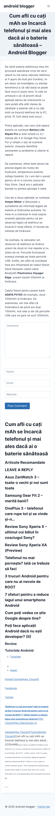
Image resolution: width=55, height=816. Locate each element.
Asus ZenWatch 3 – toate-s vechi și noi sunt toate (26, 482)
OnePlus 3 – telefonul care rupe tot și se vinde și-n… (26, 513)
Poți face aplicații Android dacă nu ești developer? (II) (23, 631)
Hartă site (43, 806)
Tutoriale (15, 656)
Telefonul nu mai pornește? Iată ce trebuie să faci (27, 563)
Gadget (9, 732)
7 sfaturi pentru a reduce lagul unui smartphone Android (27, 600)
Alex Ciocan (30, 679)
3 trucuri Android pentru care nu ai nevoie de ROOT (27, 581)
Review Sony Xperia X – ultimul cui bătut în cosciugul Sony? (26, 532)
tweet (13, 670)
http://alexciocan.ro (25, 723)
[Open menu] (48, 6)
